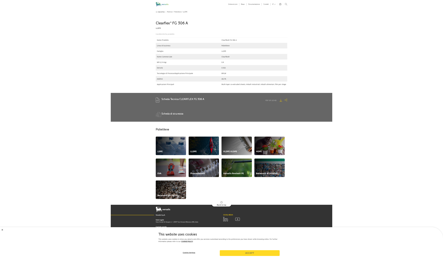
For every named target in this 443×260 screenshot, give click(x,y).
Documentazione (254, 4)
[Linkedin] (225, 219)
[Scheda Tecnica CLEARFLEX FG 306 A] (278, 100)
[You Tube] (237, 219)
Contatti (266, 4)
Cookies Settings (189, 253)
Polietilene (177, 12)
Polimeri (170, 12)
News (243, 4)
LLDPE (185, 12)
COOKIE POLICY (187, 241)
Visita (232, 4)
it (273, 4)
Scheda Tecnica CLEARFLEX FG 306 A (183, 99)
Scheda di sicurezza (172, 113)
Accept (249, 253)
